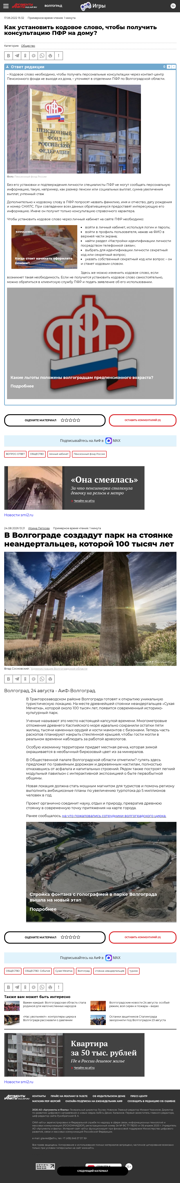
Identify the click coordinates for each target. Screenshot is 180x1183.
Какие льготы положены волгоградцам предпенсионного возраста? (82, 377)
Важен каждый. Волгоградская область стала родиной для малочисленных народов (54, 1004)
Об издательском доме (109, 1096)
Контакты (39, 1096)
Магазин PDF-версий (46, 1101)
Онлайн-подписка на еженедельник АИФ (93, 1101)
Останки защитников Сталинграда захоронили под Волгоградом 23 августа (137, 1018)
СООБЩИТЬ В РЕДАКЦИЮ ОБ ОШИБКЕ (151, 1101)
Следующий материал (92, 1171)
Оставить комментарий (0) (143, 420)
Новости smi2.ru (18, 515)
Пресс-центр (138, 1096)
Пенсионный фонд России (30, 176)
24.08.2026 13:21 (14, 528)
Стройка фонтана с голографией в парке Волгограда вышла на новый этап (93, 897)
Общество (28, 45)
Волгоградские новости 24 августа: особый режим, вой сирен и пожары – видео (139, 1004)
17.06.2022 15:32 (14, 18)
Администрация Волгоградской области (59, 668)
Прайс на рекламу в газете (69, 1096)
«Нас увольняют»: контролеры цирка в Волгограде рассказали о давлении (49, 1018)
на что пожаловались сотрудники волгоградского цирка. (114, 816)
